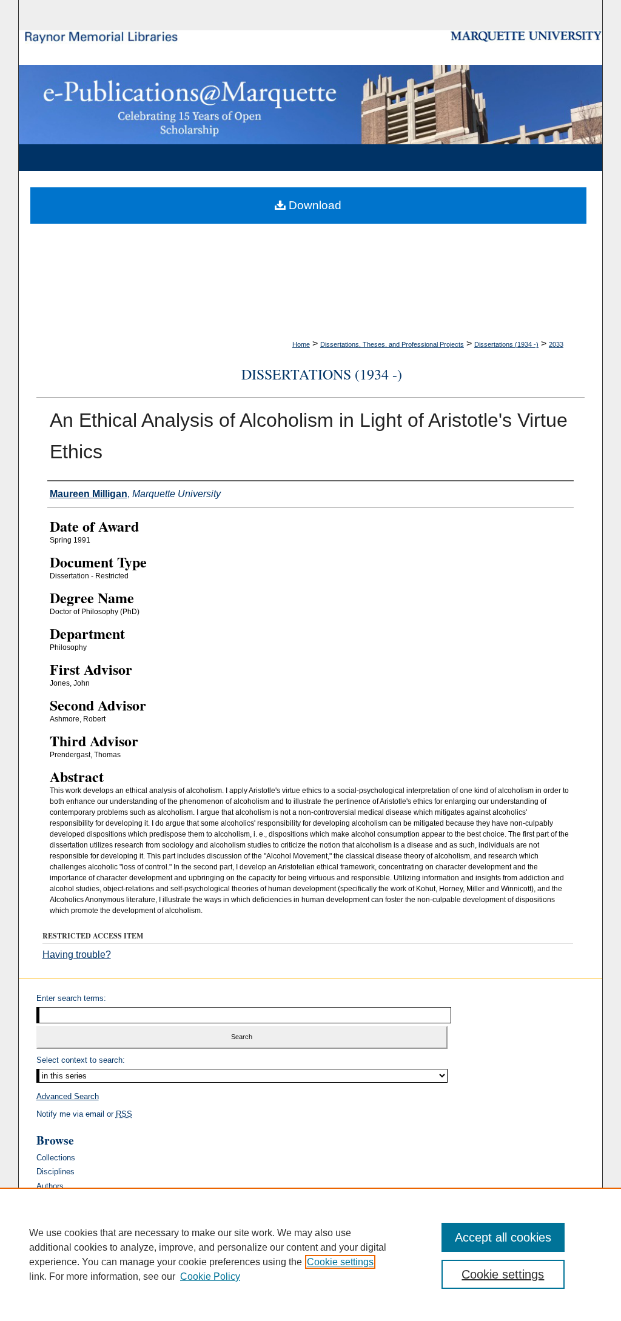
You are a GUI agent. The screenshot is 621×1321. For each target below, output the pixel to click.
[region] (310, 1254)
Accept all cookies (503, 1237)
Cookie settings (340, 1262)
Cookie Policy (210, 1276)
